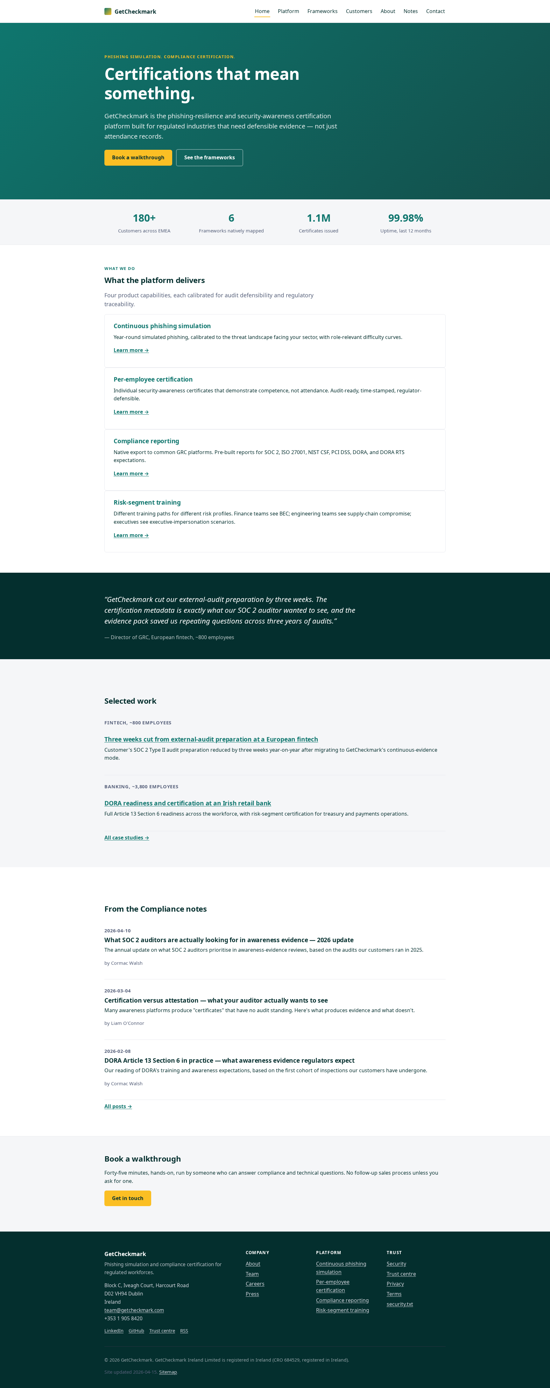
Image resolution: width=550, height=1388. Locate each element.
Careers (255, 1283)
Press (252, 1293)
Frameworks (322, 11)
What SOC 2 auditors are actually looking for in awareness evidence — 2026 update (229, 940)
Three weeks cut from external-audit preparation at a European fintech (211, 739)
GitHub (136, 1330)
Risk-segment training (147, 502)
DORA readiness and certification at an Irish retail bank (187, 803)
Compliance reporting (146, 441)
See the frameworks (209, 157)
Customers (359, 11)
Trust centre (162, 1330)
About (388, 11)
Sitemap (168, 1372)
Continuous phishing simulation (162, 325)
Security (396, 1263)
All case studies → (126, 837)
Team (252, 1273)
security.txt (400, 1304)
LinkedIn (113, 1330)
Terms (394, 1293)
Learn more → (131, 350)
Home (262, 11)
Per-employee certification (153, 379)
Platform (288, 11)
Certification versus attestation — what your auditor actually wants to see (216, 1000)
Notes (411, 11)
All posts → (118, 1106)
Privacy (395, 1283)
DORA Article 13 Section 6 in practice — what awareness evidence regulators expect (229, 1060)
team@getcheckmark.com (134, 1310)
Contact (435, 11)
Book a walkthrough (138, 157)
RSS (184, 1330)
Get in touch (128, 1198)
